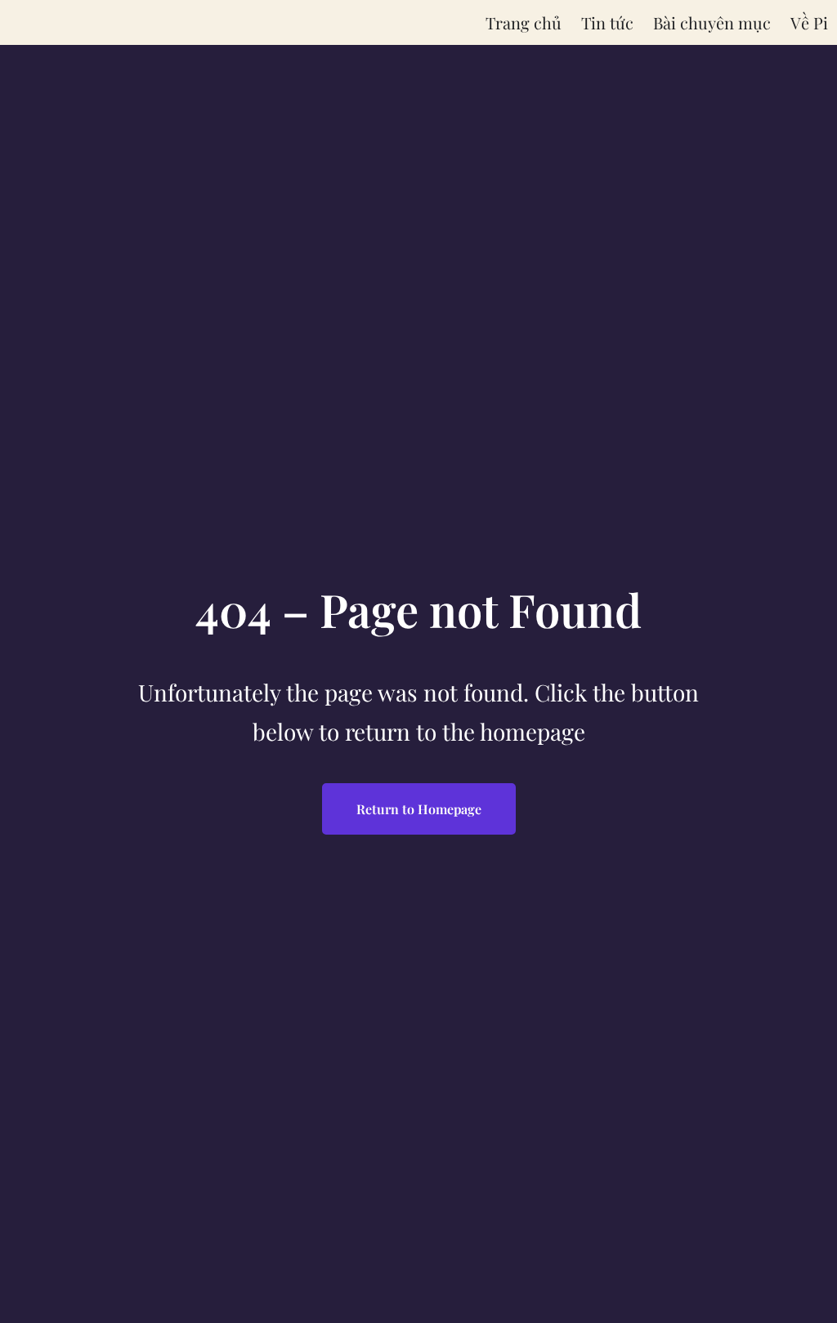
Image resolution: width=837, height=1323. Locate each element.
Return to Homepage (418, 808)
